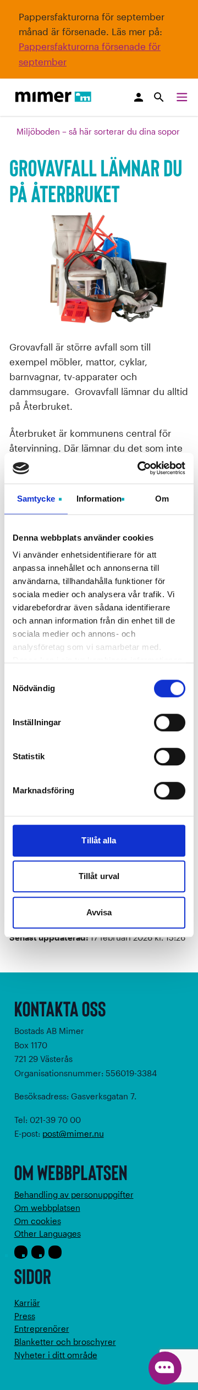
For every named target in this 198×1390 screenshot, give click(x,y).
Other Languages (47, 1233)
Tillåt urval (99, 876)
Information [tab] (99, 498)
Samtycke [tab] (36, 498)
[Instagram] (38, 1252)
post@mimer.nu (73, 1133)
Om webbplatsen (47, 1208)
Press (24, 1316)
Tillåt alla (98, 840)
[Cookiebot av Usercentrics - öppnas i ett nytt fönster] (139, 468)
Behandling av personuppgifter (74, 1194)
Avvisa (99, 912)
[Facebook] (21, 1252)
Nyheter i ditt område (55, 1355)
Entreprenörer (41, 1328)
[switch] (169, 722)
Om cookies (37, 1221)
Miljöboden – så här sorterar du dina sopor (98, 131)
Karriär (27, 1303)
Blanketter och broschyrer (65, 1342)
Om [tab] (162, 498)
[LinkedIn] (55, 1252)
